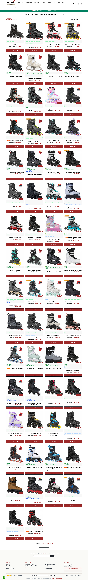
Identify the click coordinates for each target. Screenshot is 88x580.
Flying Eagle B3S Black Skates (15, 204)
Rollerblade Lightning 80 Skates (34, 141)
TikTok (76, 575)
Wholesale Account (10, 568)
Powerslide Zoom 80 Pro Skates (53, 172)
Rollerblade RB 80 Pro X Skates (15, 237)
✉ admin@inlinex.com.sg (73, 570)
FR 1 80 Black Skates (34, 337)
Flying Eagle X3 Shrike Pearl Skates (53, 301)
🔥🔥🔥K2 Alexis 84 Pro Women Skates (15, 368)
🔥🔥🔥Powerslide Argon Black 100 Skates (72, 467)
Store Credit (47, 565)
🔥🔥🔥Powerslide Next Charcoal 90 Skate (15, 172)
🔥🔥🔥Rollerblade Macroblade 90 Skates (15, 140)
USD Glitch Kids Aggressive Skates (15, 335)
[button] (21, 2)
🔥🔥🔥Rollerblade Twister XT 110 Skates (34, 531)
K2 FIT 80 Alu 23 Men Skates (15, 467)
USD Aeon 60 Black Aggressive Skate (72, 301)
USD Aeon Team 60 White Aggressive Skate (73, 270)
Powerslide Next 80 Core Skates (15, 76)
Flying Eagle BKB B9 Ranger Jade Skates (34, 368)
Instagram (71, 575)
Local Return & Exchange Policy (31, 565)
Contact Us (8, 565)
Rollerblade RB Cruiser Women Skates (72, 76)
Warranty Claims (48, 567)
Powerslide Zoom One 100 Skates (34, 403)
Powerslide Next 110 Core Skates (34, 237)
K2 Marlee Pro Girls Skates (15, 270)
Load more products (44, 546)
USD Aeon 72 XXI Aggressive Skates (73, 172)
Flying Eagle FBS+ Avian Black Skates (53, 271)
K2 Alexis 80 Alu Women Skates (34, 301)
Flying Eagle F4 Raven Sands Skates (34, 78)
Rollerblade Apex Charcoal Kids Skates (73, 44)
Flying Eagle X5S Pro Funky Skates (54, 239)
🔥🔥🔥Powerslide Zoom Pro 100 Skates (53, 76)
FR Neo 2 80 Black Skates (15, 533)
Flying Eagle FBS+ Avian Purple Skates (15, 433)
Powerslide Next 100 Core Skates (73, 370)
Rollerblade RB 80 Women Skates (53, 140)
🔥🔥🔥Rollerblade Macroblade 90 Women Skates (53, 401)
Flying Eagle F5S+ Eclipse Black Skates (15, 403)
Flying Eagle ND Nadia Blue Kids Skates (34, 467)
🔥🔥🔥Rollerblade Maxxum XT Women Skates (73, 238)
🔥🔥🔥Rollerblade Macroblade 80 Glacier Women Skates (15, 110)
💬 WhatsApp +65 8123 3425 (73, 568)
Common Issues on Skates (50, 564)
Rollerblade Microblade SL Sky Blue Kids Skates (54, 468)
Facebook (66, 575)
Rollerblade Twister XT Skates (73, 109)
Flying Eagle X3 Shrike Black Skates (34, 174)
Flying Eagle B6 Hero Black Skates (34, 110)
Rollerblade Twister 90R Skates (53, 335)
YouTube (79, 575)
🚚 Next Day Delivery (29, 567)
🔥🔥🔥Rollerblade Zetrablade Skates (15, 44)
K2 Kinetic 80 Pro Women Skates (34, 270)
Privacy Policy (9, 567)
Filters (9, 19)
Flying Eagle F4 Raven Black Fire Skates (34, 501)
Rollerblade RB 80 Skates (34, 45)
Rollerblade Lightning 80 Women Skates (54, 204)
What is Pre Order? (48, 568)
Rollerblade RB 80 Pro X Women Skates (73, 335)
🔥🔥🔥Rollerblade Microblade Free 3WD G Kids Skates (53, 499)
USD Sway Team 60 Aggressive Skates (53, 368)
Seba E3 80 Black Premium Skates (34, 207)
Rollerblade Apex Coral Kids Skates (54, 44)
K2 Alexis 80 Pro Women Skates (72, 140)
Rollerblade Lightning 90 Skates (15, 305)
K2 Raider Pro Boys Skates (53, 433)
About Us (8, 564)
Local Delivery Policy (29, 564)
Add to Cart (15, 50)
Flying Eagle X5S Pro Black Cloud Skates (73, 207)
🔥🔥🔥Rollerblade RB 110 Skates (34, 433)
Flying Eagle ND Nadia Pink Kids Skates (54, 109)
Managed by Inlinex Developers (56, 578)
